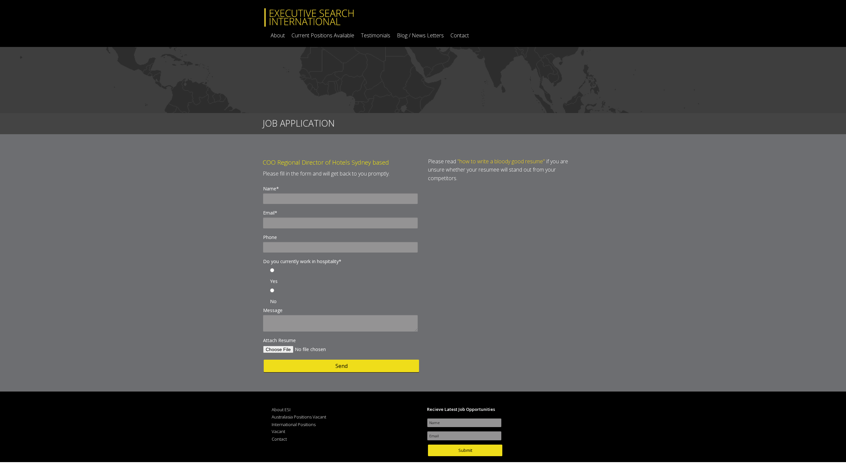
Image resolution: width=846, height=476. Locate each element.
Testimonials (375, 35)
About (278, 35)
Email (270, 213)
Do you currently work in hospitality (302, 261)
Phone (270, 237)
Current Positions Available (322, 35)
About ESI (281, 410)
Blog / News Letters (420, 35)
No (273, 301)
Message (273, 310)
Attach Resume (279, 340)
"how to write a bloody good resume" (501, 161)
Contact (459, 35)
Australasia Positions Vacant (299, 417)
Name (271, 188)
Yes (274, 281)
